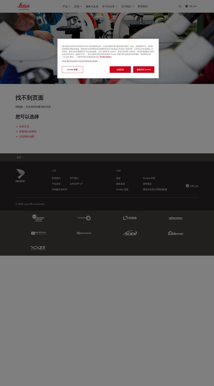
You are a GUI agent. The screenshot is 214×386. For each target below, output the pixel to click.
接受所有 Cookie (144, 69)
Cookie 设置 (72, 69)
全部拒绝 (120, 69)
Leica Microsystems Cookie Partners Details (80, 61)
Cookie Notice (105, 57)
